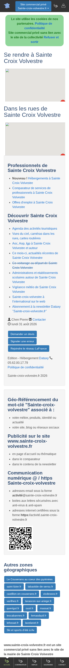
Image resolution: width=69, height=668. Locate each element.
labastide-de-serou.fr (40, 586)
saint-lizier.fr (14, 586)
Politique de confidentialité (26, 367)
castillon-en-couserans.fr (22, 593)
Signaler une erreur (22, 341)
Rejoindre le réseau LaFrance (29, 348)
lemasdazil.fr (38, 615)
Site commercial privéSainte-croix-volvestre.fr (32, 6)
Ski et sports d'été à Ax (20, 630)
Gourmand (48, 665)
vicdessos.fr (50, 593)
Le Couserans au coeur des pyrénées (30, 579)
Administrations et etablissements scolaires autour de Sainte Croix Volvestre (35, 277)
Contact (62, 665)
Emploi (34, 665)
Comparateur (20, 665)
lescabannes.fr (16, 615)
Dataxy (44, 358)
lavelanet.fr (32, 622)
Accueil (7, 665)
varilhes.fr (13, 601)
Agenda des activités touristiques (34, 228)
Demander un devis (22, 334)
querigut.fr (13, 608)
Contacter (39, 319)
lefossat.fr (13, 622)
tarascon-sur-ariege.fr (38, 601)
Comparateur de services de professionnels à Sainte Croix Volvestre (32, 192)
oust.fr (29, 608)
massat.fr (45, 608)
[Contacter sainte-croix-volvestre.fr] (63, 5)
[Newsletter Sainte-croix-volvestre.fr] (55, 5)
